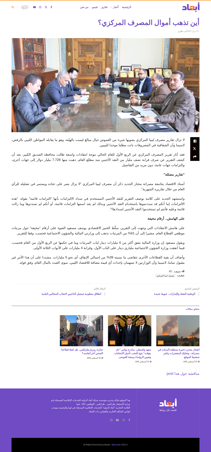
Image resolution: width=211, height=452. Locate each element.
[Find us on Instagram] (40, 7)
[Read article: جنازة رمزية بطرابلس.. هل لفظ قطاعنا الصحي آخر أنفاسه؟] (81, 330)
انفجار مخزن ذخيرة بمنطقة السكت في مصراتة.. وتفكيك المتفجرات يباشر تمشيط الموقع (178, 353)
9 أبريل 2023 (192, 31)
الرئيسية (126, 7)
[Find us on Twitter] (46, 7)
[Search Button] (13, 7)
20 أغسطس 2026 (94, 358)
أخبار (115, 7)
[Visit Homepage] (190, 7)
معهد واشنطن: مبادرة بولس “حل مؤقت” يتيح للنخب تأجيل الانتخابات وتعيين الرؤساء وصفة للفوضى (132, 353)
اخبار (161, 343)
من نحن (84, 7)
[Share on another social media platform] (194, 157)
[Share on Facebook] (194, 141)
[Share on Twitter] (194, 149)
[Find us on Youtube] (34, 7)
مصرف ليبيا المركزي (165, 276)
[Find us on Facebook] (51, 7)
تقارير (104, 7)
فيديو (95, 7)
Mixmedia (116, 445)
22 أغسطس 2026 (190, 362)
